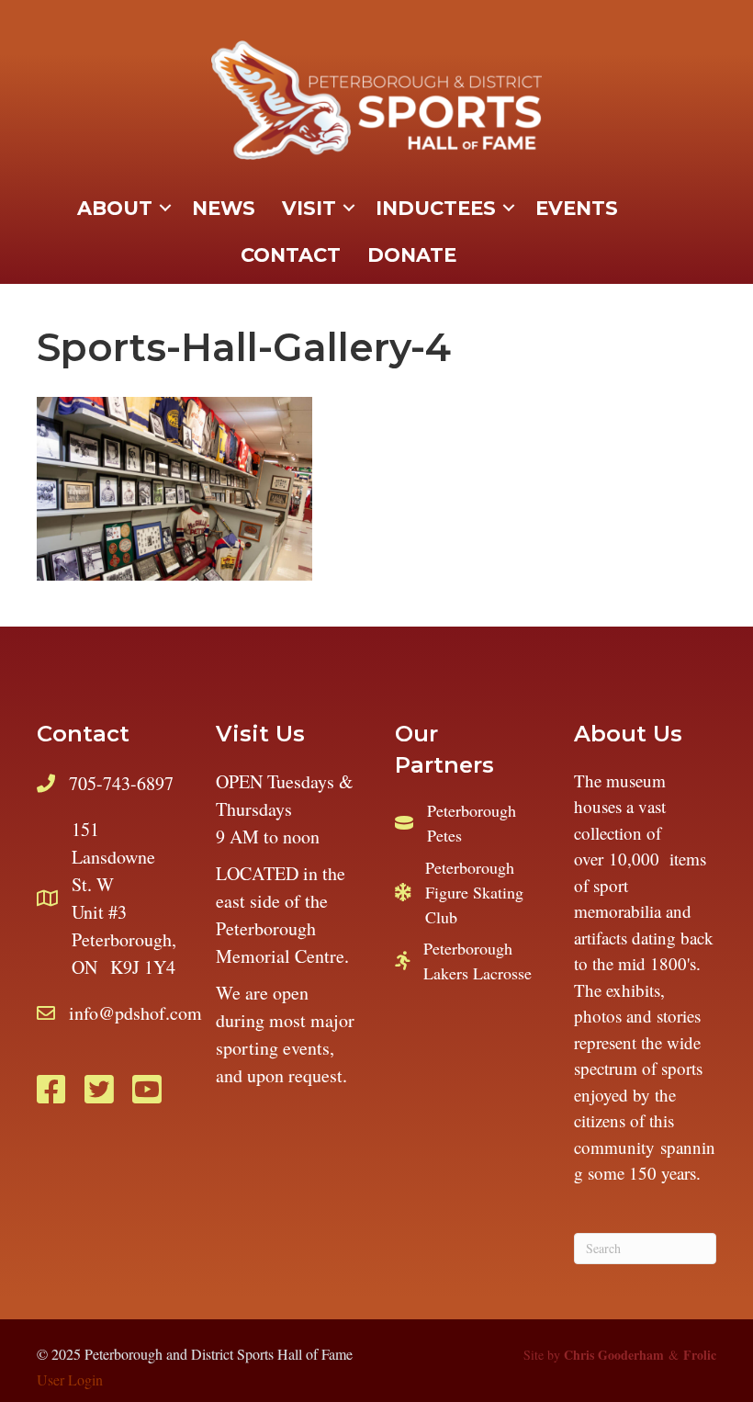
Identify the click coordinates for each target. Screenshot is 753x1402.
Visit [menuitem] (309, 208)
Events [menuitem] (576, 208)
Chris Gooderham (614, 1354)
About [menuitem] (114, 208)
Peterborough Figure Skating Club (474, 892)
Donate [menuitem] (411, 254)
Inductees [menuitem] (436, 208)
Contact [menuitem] (291, 254)
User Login (70, 1379)
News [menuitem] (223, 208)
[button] (165, 208)
